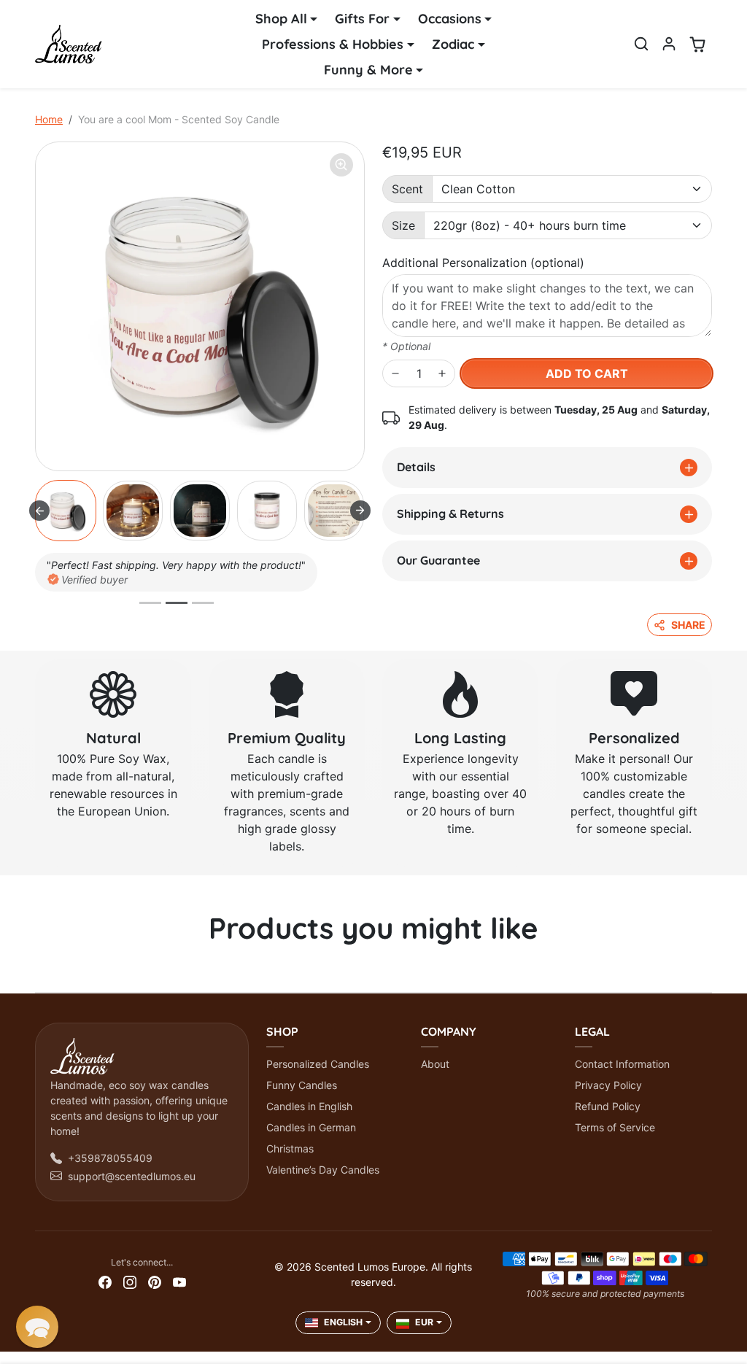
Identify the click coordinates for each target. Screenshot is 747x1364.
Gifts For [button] (362, 18)
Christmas (290, 1148)
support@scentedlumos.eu (132, 1176)
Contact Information (622, 1064)
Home (49, 119)
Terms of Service (615, 1127)
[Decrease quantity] (395, 373)
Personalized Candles (317, 1064)
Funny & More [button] (368, 69)
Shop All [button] (281, 18)
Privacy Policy (608, 1085)
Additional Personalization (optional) (483, 262)
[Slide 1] (150, 602)
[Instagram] (129, 1281)
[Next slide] (360, 510)
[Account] (669, 44)
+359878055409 (110, 1158)
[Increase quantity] (442, 373)
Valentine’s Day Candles (322, 1169)
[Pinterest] (154, 1281)
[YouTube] (179, 1281)
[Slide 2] (176, 602)
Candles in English (309, 1106)
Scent (407, 189)
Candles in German (311, 1127)
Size (403, 225)
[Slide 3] (203, 602)
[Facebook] (105, 1281)
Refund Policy (607, 1106)
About (435, 1064)
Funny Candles (301, 1085)
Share (688, 625)
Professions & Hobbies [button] (332, 44)
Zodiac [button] (453, 44)
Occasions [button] (449, 18)
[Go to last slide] (39, 510)
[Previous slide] (39, 970)
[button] (641, 44)
